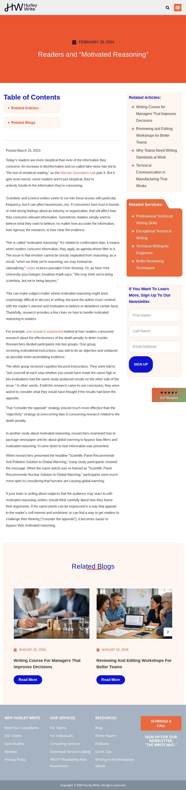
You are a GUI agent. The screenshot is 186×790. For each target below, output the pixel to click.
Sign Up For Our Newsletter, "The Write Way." (161, 740)
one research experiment (44, 331)
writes (30, 268)
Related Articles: (25, 108)
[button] (169, 395)
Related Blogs (23, 122)
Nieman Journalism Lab (77, 173)
